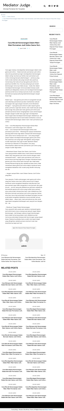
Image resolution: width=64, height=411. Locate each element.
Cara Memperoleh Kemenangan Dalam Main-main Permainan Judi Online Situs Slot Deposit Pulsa (36, 292)
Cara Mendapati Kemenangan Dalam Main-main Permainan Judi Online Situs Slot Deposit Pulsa (36, 353)
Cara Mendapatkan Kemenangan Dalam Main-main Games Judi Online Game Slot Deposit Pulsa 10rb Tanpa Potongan (12, 292)
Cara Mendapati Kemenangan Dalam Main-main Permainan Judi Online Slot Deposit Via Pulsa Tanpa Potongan (12, 353)
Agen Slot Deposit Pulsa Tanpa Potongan (24, 228)
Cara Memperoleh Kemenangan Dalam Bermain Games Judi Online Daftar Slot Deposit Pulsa (36, 344)
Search (52, 26)
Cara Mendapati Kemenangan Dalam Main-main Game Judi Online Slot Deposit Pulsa (36, 310)
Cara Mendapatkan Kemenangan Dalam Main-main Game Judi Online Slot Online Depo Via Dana (12, 362)
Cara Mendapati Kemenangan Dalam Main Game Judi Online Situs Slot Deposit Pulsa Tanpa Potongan (36, 379)
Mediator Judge (16, 5)
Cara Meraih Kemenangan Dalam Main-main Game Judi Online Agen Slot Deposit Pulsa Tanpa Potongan (36, 284)
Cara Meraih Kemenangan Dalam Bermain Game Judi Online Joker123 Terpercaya (36, 362)
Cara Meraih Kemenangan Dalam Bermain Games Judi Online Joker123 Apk (12, 336)
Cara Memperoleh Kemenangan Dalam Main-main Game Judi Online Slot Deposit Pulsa (12, 318)
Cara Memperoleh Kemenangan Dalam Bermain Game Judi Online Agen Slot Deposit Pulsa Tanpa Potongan (12, 284)
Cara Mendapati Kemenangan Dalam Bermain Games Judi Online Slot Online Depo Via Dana (56, 99)
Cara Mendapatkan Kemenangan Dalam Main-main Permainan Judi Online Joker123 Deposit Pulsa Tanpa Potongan (56, 86)
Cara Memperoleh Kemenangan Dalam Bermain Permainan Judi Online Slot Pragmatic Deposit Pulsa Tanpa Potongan (36, 327)
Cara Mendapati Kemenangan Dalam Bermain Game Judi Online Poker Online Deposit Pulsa (12, 379)
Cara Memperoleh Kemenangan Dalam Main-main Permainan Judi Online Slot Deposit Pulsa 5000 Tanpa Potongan (36, 301)
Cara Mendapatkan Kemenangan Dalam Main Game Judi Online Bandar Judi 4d (36, 388)
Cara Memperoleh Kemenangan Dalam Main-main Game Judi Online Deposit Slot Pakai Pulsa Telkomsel (36, 396)
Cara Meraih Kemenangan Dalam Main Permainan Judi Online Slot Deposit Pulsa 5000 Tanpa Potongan (12, 344)
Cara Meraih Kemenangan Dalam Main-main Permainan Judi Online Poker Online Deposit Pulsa (12, 388)
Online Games (24, 38)
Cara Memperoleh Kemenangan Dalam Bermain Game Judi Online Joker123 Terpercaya (12, 396)
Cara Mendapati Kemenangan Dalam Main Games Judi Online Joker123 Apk (36, 336)
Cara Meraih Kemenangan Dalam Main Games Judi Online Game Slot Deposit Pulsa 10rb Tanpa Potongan (12, 327)
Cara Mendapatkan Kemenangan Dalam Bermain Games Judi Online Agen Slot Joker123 (36, 275)
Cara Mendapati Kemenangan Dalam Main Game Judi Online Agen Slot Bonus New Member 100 (12, 275)
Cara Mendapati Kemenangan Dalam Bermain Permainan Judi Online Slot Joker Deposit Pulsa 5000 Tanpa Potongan (12, 370)
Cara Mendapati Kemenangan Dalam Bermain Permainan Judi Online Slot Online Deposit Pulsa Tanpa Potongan (12, 310)
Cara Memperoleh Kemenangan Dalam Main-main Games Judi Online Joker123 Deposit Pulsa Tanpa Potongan (36, 370)
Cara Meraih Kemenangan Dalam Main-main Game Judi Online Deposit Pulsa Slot (12, 301)
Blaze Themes (49, 409)
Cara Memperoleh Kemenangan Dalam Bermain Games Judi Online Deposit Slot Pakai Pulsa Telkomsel (36, 318)
